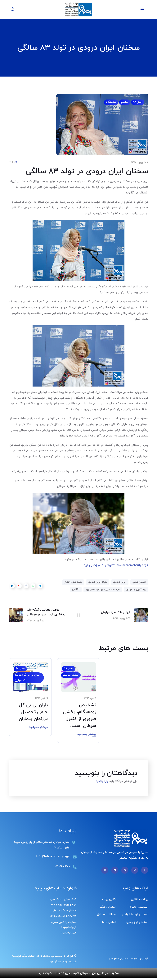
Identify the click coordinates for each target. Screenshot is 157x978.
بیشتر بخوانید (86, 734)
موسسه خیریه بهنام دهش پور (103, 589)
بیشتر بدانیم (70, 675)
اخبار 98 (137, 102)
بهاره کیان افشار (73, 582)
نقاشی (75, 589)
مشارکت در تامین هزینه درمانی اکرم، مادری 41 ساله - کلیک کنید (78, 973)
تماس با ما (109, 922)
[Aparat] (124, 870)
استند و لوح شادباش (135, 915)
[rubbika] (104, 870)
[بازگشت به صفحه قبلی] (78, 615)
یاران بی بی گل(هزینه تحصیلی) (27, 677)
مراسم (124, 102)
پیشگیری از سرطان (136, 589)
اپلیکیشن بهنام (139, 907)
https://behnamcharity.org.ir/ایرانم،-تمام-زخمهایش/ (116, 565)
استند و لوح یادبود (137, 922)
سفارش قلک (108, 907)
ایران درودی (119, 582)
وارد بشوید (102, 781)
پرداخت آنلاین (139, 899)
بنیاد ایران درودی (97, 582)
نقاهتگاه (111, 102)
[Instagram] (134, 870)
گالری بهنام (109, 899)
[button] (12, 9)
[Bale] (114, 870)
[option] (78, 703)
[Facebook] (144, 870)
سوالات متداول (106, 915)
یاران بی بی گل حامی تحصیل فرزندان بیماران (33, 712)
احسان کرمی (139, 582)
